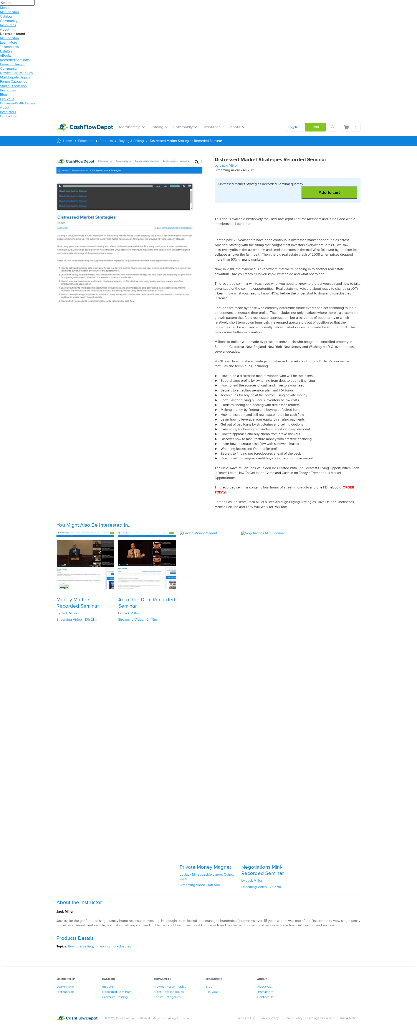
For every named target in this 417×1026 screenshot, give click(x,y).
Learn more (243, 224)
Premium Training (13, 64)
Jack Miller (229, 165)
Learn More (8, 42)
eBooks (5, 55)
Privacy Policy (269, 1018)
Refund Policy (293, 1018)
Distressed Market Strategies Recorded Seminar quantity (260, 184)
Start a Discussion (13, 86)
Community (9, 21)
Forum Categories (13, 81)
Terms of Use (246, 1018)
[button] (197, 162)
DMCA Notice (348, 1018)
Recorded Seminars (15, 60)
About (4, 29)
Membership (9, 12)
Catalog (6, 16)
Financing (102, 946)
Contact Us (8, 116)
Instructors (8, 112)
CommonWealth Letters (17, 103)
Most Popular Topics (15, 77)
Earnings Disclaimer (320, 1018)
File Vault (7, 99)
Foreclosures (121, 946)
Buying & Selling (80, 946)
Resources (8, 25)
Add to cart (329, 192)
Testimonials (9, 47)
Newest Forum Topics (16, 73)
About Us (264, 986)
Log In (293, 127)
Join (315, 127)
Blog (3, 94)
